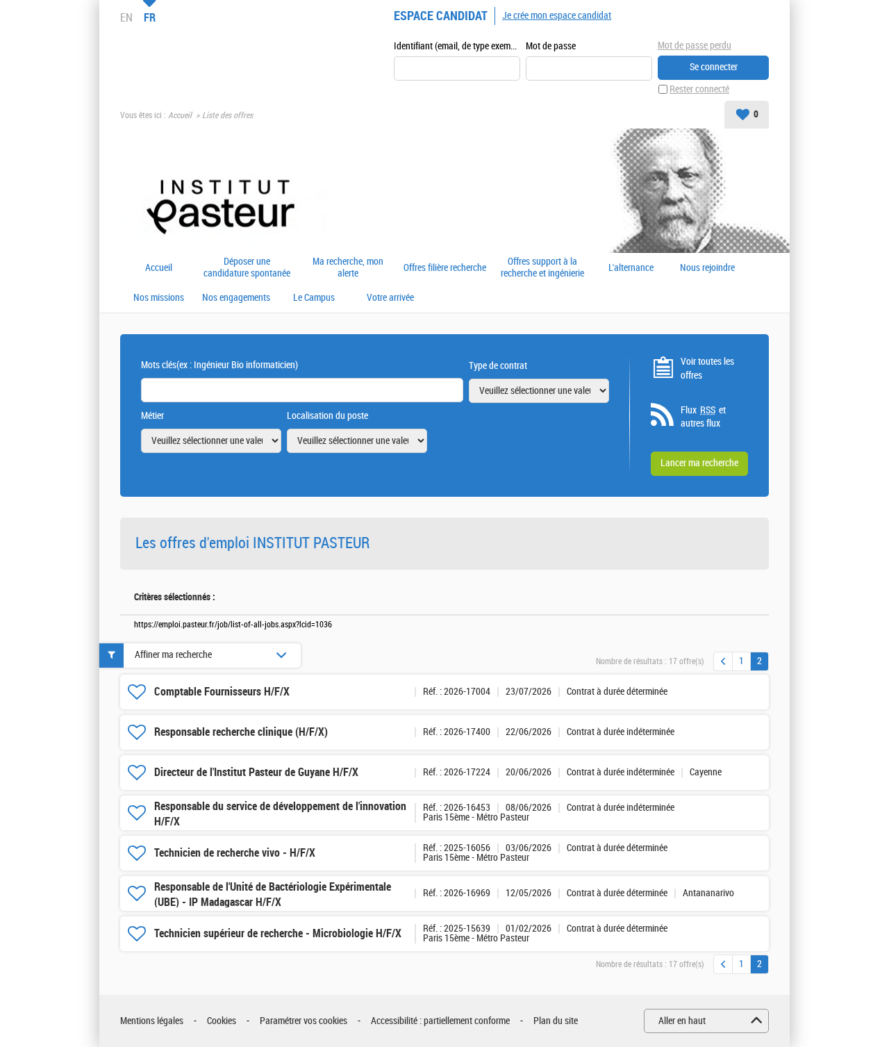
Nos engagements (236, 298)
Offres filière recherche (445, 268)
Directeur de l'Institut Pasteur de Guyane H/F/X (256, 772)
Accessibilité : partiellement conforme (440, 1021)
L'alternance (631, 268)
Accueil (180, 115)
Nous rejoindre (707, 268)
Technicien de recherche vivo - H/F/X (234, 852)
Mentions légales (151, 1021)
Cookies (221, 1021)
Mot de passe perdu (694, 45)
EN (126, 17)
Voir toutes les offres (707, 368)
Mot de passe (551, 46)
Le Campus (314, 298)
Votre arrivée (390, 298)
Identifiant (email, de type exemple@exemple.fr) (457, 46)
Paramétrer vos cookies (303, 1021)
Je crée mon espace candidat (556, 16)
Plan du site (555, 1021)
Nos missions (158, 298)
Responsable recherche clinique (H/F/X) (241, 732)
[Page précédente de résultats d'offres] (723, 661)
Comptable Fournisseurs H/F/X (222, 691)
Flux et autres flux (703, 417)
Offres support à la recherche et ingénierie (542, 267)
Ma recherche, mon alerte (348, 267)
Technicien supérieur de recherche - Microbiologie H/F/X (277, 933)
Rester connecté (699, 89)
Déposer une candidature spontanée (246, 267)
